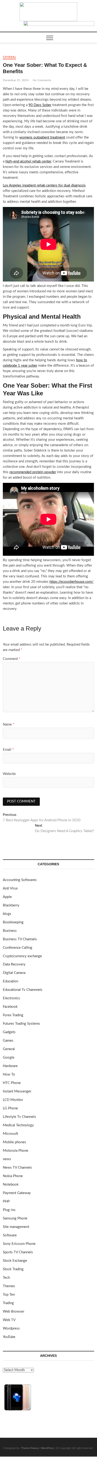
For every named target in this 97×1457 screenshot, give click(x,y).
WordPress (47, 1448)
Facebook (10, 1006)
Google (8, 1057)
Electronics (11, 998)
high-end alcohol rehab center (28, 161)
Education (10, 981)
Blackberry (11, 905)
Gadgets (9, 1032)
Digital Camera (14, 973)
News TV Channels (17, 1167)
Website (9, 774)
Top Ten (9, 1294)
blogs (7, 914)
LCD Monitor (13, 1100)
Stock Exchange (15, 1260)
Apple (7, 897)
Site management (16, 1227)
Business (10, 931)
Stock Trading (13, 1269)
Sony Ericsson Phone (19, 1244)
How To (9, 1074)
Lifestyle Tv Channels (19, 1117)
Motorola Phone (15, 1150)
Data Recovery (14, 964)
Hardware (10, 1066)
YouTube (9, 1337)
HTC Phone (12, 1083)
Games (8, 1040)
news (7, 1159)
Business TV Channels (20, 939)
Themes (9, 1286)
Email (8, 749)
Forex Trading (13, 1015)
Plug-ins (9, 1210)
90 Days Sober (39, 105)
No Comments (42, 80)
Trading (8, 1303)
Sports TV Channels (18, 1252)
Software (10, 1235)
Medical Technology (18, 1125)
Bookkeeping (13, 922)
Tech (6, 1277)
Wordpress (11, 1328)
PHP (6, 1201)
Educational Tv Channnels (22, 990)
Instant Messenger (17, 1091)
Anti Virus (10, 888)
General (9, 57)
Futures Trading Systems (21, 1023)
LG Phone (10, 1108)
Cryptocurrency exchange (22, 956)
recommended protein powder (32, 472)
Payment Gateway (17, 1193)
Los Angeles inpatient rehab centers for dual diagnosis (44, 185)
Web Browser (13, 1311)
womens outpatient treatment (42, 137)
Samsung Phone (15, 1218)
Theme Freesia (30, 1448)
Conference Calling (17, 947)
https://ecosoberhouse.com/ (71, 582)
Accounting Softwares (20, 880)
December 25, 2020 (15, 80)
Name (8, 724)
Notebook (11, 1184)
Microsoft (10, 1133)
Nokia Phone (13, 1176)
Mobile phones (14, 1142)
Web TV (9, 1320)
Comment (11, 659)
